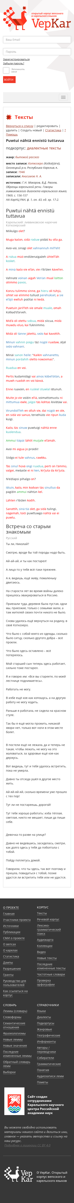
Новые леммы (13, 1039)
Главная (9, 914)
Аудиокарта (45, 940)
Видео (41, 952)
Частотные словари (51, 974)
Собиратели (45, 1058)
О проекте (11, 907)
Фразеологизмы (14, 1033)
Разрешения (12, 969)
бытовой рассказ (27, 157)
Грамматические (49, 1064)
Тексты (42, 913)
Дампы (8, 962)
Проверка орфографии (46, 982)
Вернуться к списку (19, 126)
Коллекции (44, 946)
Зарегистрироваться (16, 59)
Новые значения (15, 1045)
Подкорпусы (45, 1023)
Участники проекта (17, 920)
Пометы (42, 1082)
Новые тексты (47, 958)
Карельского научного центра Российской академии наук (46, 1109)
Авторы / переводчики (46, 1050)
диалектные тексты (44, 148)
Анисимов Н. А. (32, 176)
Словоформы (12, 1017)
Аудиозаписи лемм (50, 1076)
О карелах (10, 950)
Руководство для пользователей (14, 983)
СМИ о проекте (14, 938)
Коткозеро (35, 163)
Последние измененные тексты (51, 966)
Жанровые (44, 1029)
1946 (21, 172)
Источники (11, 926)
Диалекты (44, 1017)
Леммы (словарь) (15, 1011)
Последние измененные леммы (17, 1054)
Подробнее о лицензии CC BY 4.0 (27, 1145)
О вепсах (9, 944)
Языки (41, 1011)
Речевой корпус (48, 919)
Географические (48, 1035)
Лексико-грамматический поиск (49, 929)
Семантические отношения (14, 1025)
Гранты (8, 975)
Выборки (9, 1072)
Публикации (11, 932)
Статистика (53, 130)
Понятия (43, 1070)
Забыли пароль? (13, 63)
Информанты (46, 1041)
